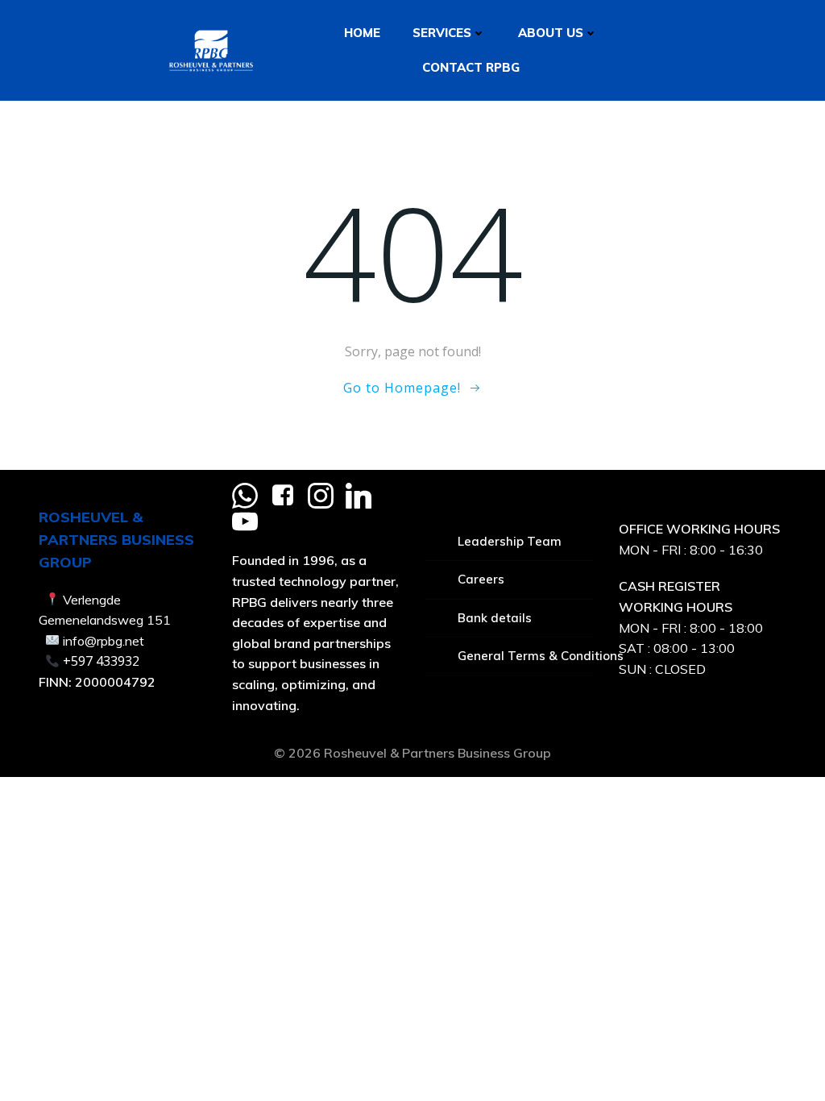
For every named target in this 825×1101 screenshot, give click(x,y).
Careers (481, 579)
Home (362, 32)
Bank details (495, 617)
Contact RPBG (471, 67)
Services (441, 32)
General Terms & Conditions (525, 655)
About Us (550, 32)
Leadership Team (510, 541)
